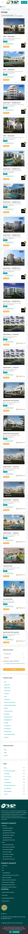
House (3, 842)
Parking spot (7, 728)
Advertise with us (5, 901)
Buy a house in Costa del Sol (9, 847)
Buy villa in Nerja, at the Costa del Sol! (11, 875)
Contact (7, 46)
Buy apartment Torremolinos (9, 832)
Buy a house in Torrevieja (8, 854)
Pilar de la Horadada (9, 771)
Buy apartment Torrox (7, 837)
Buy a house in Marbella (8, 849)
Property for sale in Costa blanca (9, 880)
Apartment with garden (11, 401)
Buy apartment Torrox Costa (9, 840)
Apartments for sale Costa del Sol (9, 887)
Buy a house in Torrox (7, 856)
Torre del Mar (7, 788)
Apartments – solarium (11, 334)
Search (14, 669)
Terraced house (8, 711)
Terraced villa (7, 566)
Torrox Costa (7, 776)
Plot (3, 868)
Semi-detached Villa (9, 734)
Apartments (7, 687)
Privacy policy (16, 932)
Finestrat (6, 779)
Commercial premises (10, 705)
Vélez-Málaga (7, 791)
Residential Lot (8, 720)
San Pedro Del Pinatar (10, 785)
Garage (6, 723)
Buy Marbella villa (6, 872)
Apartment (7, 685)
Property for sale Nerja (6, 877)
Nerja (5, 768)
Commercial (7, 725)
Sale (5, 749)
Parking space (8, 731)
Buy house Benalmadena (8, 844)
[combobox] (11, 15)
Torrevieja (6, 773)
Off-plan (6, 737)
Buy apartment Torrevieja (8, 835)
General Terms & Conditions (8, 892)
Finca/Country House (9, 702)
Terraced (6, 693)
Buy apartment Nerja (7, 830)
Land (5, 696)
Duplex (6, 708)
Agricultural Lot (8, 717)
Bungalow (6, 714)
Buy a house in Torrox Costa (9, 859)
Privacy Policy (5, 895)
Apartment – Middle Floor (11, 103)
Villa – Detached (8, 36)
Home (4, 9)
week (5, 752)
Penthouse (7, 699)
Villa (5, 682)
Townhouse (7, 690)
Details (5, 41)
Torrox (5, 794)
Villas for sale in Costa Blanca (8, 882)
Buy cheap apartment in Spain (8, 884)
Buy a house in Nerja (7, 851)
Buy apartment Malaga (8, 828)
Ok (10, 932)
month (6, 755)
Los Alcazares (7, 782)
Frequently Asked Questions (8, 898)
